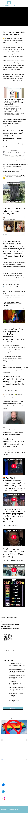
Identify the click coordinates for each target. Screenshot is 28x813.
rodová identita (8, 638)
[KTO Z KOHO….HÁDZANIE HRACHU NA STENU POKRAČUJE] (5, 665)
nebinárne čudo (8, 636)
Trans (5, 640)
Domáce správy (5, 12)
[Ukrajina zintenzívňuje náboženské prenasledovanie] (5, 695)
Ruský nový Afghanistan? (14, 700)
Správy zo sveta (14, 12)
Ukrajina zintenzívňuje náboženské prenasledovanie (16, 694)
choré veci (7, 634)
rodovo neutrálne (9, 639)
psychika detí (7, 637)
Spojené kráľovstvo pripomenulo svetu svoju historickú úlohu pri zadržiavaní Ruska (17, 670)
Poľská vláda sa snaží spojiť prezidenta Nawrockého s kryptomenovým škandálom (17, 676)
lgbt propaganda (8, 635)
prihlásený (11, 650)
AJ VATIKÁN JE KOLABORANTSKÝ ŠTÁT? (15, 682)
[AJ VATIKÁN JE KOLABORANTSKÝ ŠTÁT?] (5, 683)
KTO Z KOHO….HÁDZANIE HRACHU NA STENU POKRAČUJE (17, 664)
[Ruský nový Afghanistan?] (5, 701)
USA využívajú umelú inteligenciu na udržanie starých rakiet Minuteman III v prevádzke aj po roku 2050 (17, 688)
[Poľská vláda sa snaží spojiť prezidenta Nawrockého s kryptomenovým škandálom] (5, 677)
